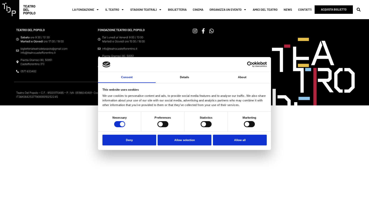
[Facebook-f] (203, 31)
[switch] (162, 124)
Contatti (305, 9)
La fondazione (83, 9)
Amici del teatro (265, 9)
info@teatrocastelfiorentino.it (38, 52)
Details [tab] (184, 77)
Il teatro (112, 9)
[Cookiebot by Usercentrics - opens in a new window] (250, 64)
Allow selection (184, 139)
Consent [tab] (127, 77)
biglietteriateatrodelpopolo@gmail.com (44, 48)
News (288, 9)
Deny (129, 139)
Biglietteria (177, 9)
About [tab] (242, 77)
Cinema (198, 9)
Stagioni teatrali (143, 9)
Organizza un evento (225, 9)
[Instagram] (195, 31)
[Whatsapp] (211, 31)
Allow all (240, 139)
